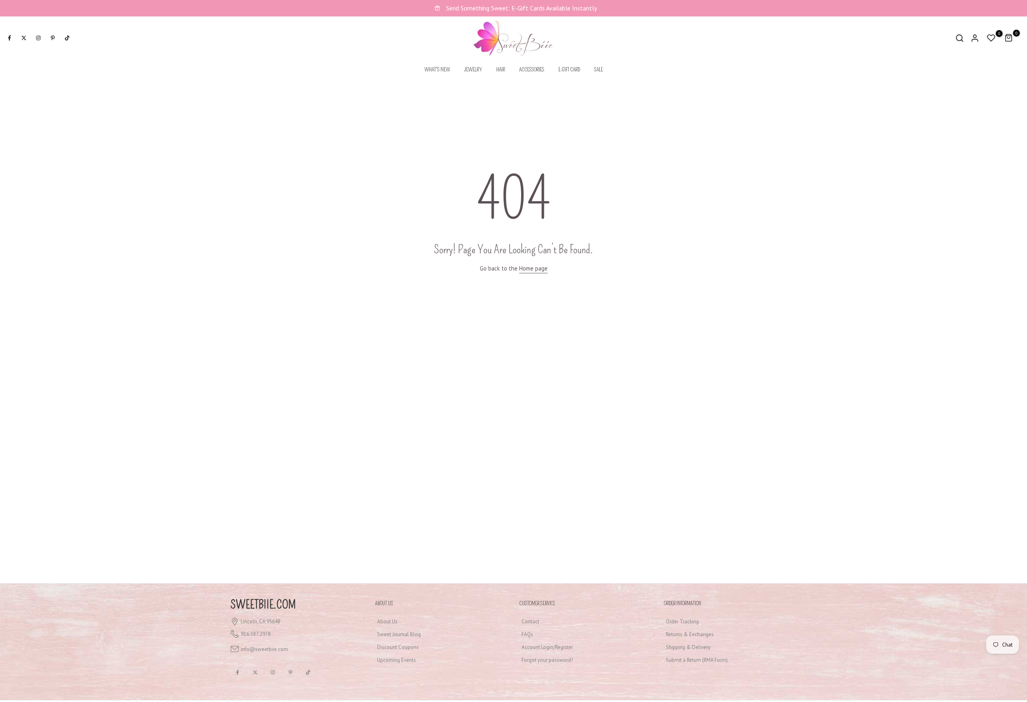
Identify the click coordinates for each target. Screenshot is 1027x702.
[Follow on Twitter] (23, 38)
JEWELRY (473, 69)
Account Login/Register (547, 647)
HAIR (500, 69)
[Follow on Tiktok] (67, 38)
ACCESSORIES (531, 69)
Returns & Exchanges (690, 634)
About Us (387, 621)
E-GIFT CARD (569, 69)
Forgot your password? (547, 660)
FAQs (527, 634)
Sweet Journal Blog (399, 634)
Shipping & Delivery (688, 647)
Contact (530, 621)
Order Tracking (682, 621)
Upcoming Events (396, 660)
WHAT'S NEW (437, 69)
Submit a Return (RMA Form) (697, 660)
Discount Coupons (398, 647)
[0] (991, 38)
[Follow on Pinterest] (52, 38)
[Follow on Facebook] (9, 38)
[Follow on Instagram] (38, 38)
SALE (598, 69)
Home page (533, 268)
